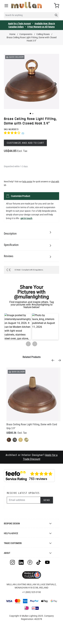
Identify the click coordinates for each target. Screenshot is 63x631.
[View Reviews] (31, 133)
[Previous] (54, 360)
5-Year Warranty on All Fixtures (41, 26)
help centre (27, 181)
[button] (30, 113)
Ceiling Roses (43, 34)
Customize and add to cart (25, 143)
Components (25, 34)
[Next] (60, 360)
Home (12, 34)
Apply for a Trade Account (19, 23)
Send (46, 500)
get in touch (26, 218)
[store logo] (26, 5)
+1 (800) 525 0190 (31, 592)
